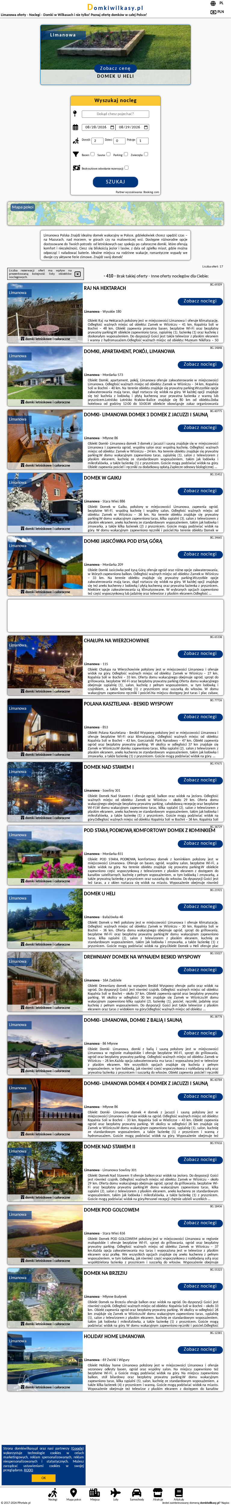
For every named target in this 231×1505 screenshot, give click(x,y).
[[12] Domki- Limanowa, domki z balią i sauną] (45, 1045)
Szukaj (115, 182)
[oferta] (22, 339)
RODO (28, 1470)
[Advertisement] (115, 1438)
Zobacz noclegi (200, 301)
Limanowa (17, 293)
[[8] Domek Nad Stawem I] (45, 792)
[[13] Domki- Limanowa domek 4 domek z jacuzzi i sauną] (45, 1108)
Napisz (225, 1503)
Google (77, 1448)
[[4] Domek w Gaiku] (45, 503)
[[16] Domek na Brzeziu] (45, 1298)
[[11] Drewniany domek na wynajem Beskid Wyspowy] (45, 982)
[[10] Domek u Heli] (45, 919)
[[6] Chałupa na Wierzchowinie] (45, 666)
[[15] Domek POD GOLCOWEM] (45, 1235)
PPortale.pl (23, 1503)
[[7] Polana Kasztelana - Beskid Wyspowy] (45, 729)
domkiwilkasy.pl (115, 8)
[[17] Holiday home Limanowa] (45, 1361)
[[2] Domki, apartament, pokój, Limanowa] (45, 376)
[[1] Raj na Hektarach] (45, 313)
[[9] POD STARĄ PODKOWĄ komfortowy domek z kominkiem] (45, 855)
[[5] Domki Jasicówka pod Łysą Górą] (45, 566)
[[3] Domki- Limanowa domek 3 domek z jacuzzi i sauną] (45, 440)
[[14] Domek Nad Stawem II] (45, 1172)
